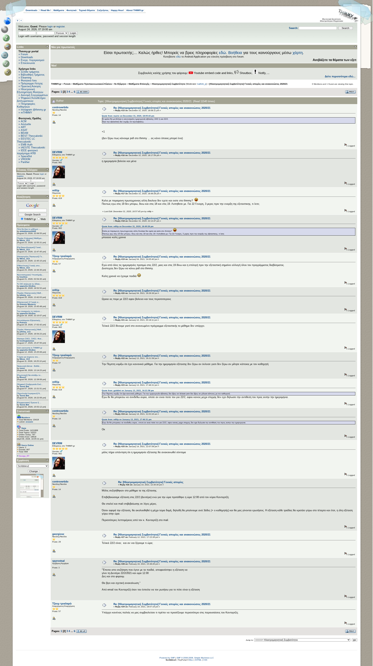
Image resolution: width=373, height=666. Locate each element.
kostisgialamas (27, 341)
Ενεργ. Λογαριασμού (32, 60)
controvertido (60, 107)
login (50, 26)
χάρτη (298, 52)
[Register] (8, 72)
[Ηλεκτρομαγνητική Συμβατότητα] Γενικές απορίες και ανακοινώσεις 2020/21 (248, 84)
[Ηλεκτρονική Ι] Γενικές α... (28, 302)
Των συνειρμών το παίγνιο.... (29, 311)
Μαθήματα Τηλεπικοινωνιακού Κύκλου (92, 84)
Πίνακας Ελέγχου (27, 169)
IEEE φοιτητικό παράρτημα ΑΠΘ (27, 152)
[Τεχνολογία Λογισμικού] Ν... (29, 393)
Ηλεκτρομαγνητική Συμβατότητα (168, 84)
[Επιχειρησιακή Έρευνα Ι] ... (29, 402)
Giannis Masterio (28, 304)
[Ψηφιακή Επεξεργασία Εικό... (30, 384)
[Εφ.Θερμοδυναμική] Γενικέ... (29, 247)
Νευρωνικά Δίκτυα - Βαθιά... (29, 366)
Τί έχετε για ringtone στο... (28, 357)
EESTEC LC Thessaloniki (26, 140)
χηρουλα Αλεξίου (28, 286)
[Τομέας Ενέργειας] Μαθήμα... (30, 238)
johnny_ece (25, 295)
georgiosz (58, 534)
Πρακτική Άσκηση (31, 86)
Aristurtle (26, 124)
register (60, 26)
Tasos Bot (24, 386)
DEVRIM (57, 152)
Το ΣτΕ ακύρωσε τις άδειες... (29, 284)
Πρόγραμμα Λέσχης (32, 83)
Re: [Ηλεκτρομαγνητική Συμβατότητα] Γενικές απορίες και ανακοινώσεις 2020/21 (161, 107)
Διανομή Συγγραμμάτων (34, 95)
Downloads (31, 10)
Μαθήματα (58, 10)
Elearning (26, 77)
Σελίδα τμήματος (30, 71)
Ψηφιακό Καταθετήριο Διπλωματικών (31, 99)
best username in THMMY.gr (29, 348)
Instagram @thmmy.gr (33, 109)
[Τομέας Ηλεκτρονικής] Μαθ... (30, 293)
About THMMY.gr (135, 10)
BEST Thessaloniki (32, 135)
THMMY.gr (56, 84)
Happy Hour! (117, 10)
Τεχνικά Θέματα (87, 10)
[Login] (7, 64)
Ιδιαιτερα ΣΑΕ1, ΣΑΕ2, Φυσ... (30, 339)
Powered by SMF (167, 658)
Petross (23, 322)
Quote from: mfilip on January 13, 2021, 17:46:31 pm (127, 419)
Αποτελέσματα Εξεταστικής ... (30, 320)
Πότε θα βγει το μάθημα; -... (29, 229)
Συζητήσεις (103, 10)
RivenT (23, 377)
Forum (24, 54)
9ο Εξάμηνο (120, 84)
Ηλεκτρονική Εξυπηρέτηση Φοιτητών (30, 91)
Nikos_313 (25, 240)
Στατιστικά (23, 411)
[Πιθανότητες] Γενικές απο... (29, 266)
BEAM (24, 132)
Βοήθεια (235, 52)
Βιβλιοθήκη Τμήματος (32, 74)
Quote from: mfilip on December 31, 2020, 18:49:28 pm (127, 226)
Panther (25, 162)
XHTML (198, 660)
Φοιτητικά (71, 10)
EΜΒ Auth (26, 144)
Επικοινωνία (28, 63)
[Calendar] (5, 55)
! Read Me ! (45, 10)
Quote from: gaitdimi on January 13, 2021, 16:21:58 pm (128, 390)
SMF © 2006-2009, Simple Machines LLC (195, 658)
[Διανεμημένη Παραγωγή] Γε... (30, 256)
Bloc (191, 660)
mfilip (55, 190)
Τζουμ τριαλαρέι (62, 256)
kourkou (23, 277)
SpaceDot (26, 156)
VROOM (25, 159)
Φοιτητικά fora (29, 80)
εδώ (222, 52)
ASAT (24, 130)
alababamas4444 (28, 231)
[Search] (8, 47)
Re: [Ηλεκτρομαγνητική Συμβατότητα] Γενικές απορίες (150, 482)
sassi (22, 368)
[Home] (8, 21)
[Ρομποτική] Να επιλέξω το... (29, 375)
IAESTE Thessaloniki (33, 147)
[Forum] (5, 29)
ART (23, 127)
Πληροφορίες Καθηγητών (26, 105)
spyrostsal (58, 560)
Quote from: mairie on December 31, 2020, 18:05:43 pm (128, 116)
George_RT (24, 456)
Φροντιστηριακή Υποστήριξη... (30, 275)
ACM (23, 121)
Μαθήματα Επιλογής (139, 84)
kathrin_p (201, 84)
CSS (205, 660)
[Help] (7, 38)
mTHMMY (26, 112)
